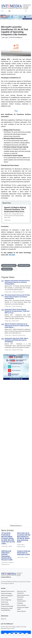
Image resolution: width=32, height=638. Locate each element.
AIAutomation (6, 269)
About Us (3, 619)
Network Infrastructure (7, 591)
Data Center (4, 598)
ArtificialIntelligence (8, 265)
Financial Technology (7, 606)
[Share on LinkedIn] (18, 634)
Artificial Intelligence (7, 595)
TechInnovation (24, 265)
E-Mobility (20, 603)
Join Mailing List (16, 632)
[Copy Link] (26, 634)
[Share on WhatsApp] (5, 634)
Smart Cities (4, 602)
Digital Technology (6, 593)
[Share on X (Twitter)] (14, 634)
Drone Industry (21, 605)
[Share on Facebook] (9, 634)
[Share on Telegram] (22, 634)
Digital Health (5, 604)
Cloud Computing (6, 600)
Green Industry (21, 611)
